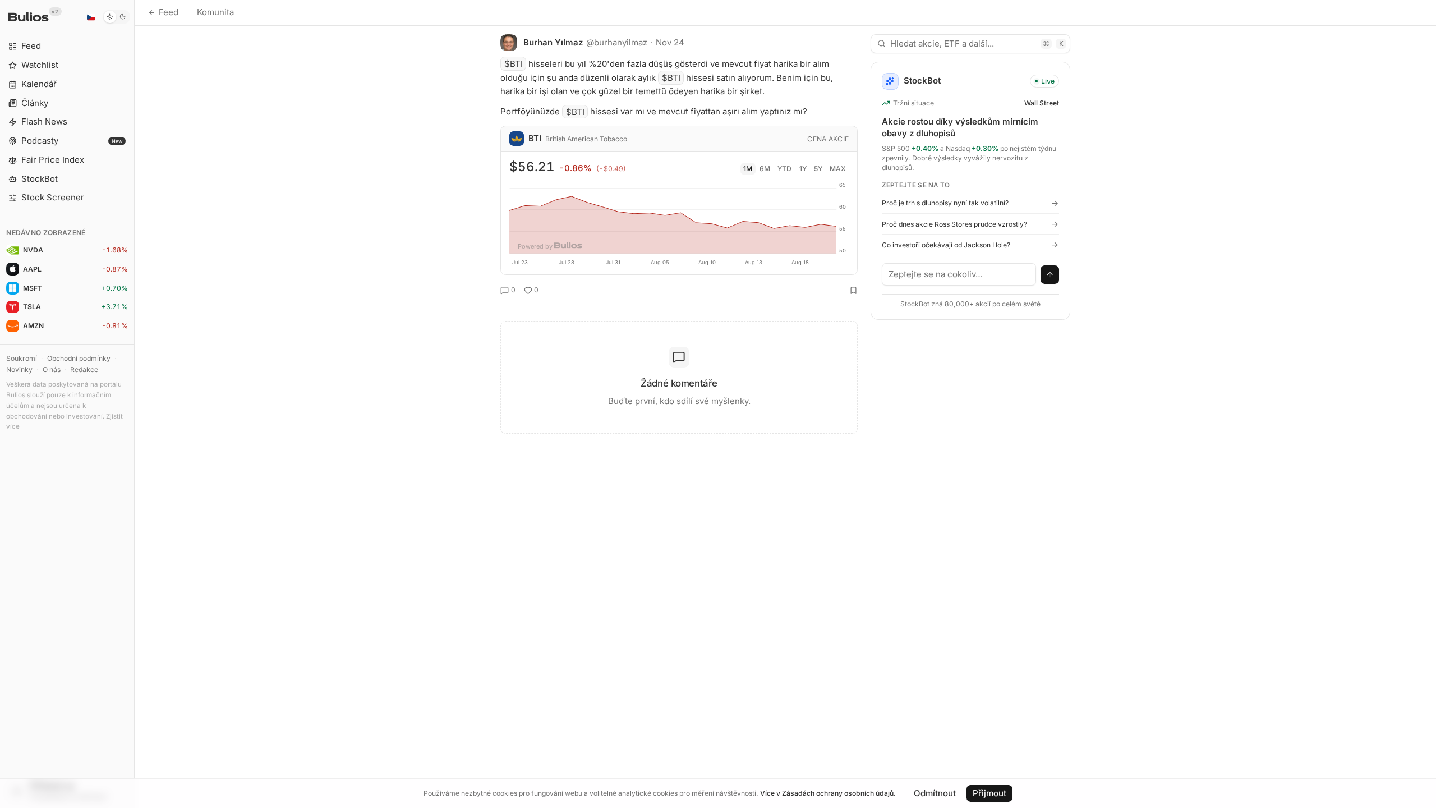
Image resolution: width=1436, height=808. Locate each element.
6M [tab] (765, 168)
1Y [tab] (803, 168)
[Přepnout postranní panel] (134, 404)
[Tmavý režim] (116, 17)
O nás (52, 369)
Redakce (84, 369)
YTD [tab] (784, 168)
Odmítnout (935, 793)
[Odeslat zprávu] (1050, 274)
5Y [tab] (818, 168)
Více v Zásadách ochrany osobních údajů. (828, 793)
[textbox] (959, 274)
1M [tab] (747, 168)
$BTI (513, 63)
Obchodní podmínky (79, 358)
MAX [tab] (838, 168)
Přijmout (989, 793)
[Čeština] (91, 17)
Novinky (19, 369)
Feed (168, 12)
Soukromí (21, 358)
